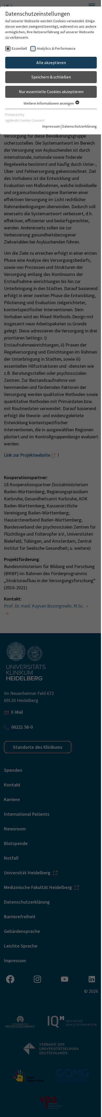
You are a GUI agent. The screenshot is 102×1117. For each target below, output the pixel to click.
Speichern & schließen (51, 77)
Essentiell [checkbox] (19, 48)
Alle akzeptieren (51, 62)
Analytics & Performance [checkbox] (56, 48)
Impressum (51, 126)
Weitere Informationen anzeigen (49, 103)
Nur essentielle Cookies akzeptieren (51, 91)
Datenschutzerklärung (79, 126)
